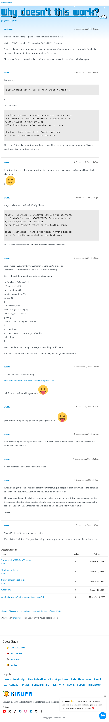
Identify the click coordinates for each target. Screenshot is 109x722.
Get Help (14, 665)
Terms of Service (40, 611)
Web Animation (37, 679)
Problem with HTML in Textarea (16, 560)
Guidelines (25, 611)
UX (5, 684)
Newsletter (94, 684)
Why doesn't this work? (49, 12)
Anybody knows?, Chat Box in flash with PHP (22, 597)
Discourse (17, 618)
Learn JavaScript (15, 679)
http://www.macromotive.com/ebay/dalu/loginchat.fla (29, 380)
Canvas (13, 684)
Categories (13, 611)
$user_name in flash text (12, 580)
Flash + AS (58, 684)
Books (71, 684)
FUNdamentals (40, 684)
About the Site (16, 653)
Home (4, 611)
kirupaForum (6, 3)
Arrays (25, 684)
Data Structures (81, 679)
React (97, 679)
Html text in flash (9, 570)
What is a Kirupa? (18, 648)
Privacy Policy (55, 611)
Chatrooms (6, 590)
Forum (81, 684)
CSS (50, 679)
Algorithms (61, 679)
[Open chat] (102, 715)
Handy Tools (15, 659)
